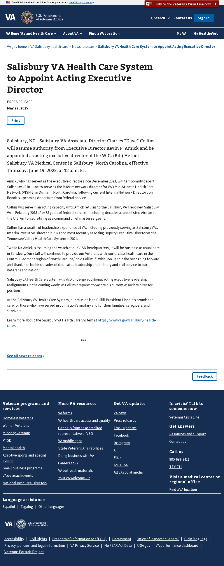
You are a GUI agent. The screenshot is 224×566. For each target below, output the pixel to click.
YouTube (121, 465)
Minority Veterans (16, 433)
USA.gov (143, 545)
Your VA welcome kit (74, 478)
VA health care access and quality (84, 420)
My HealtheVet (205, 33)
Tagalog (27, 506)
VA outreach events (18, 475)
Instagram (122, 442)
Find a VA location (183, 489)
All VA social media (128, 472)
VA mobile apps (70, 440)
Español (9, 506)
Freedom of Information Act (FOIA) (79, 538)
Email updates (125, 427)
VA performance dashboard (177, 545)
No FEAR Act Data (118, 545)
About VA (71, 33)
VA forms (65, 413)
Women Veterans (16, 425)
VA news (120, 413)
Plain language (195, 538)
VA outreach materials (75, 470)
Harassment (121, 538)
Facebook (121, 435)
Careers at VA (68, 463)
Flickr (118, 457)
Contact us (182, 18)
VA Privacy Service (84, 545)
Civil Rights (38, 538)
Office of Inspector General (158, 538)
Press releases (125, 420)
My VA (181, 33)
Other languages (51, 506)
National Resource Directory (25, 483)
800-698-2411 (179, 459)
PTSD (7, 440)
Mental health (14, 447)
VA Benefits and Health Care (29, 33)
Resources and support (187, 434)
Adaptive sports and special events (24, 458)
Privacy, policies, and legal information (34, 545)
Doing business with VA (76, 455)
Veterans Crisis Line (184, 417)
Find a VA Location (104, 33)
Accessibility (14, 538)
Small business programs (22, 468)
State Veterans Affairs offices (80, 448)
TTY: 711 (175, 466)
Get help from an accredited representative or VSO (80, 430)
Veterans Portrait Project (24, 551)
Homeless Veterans (18, 418)
